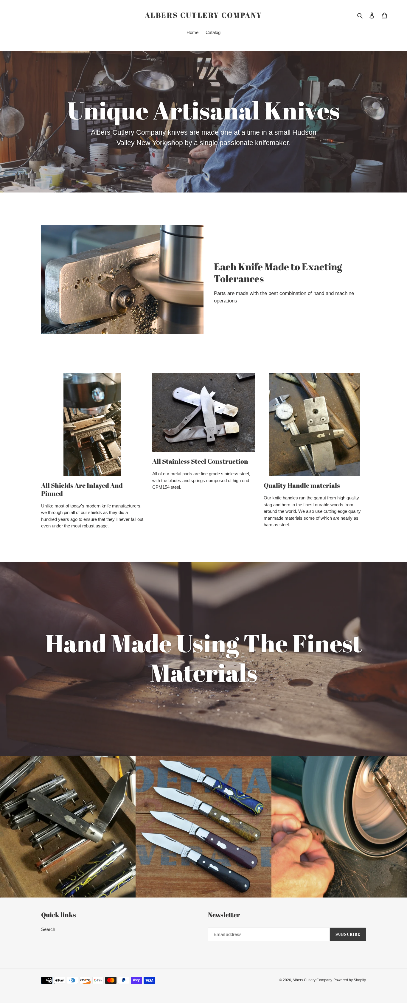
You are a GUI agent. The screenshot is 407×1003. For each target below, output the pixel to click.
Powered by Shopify (349, 980)
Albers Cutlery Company (203, 15)
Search (48, 929)
